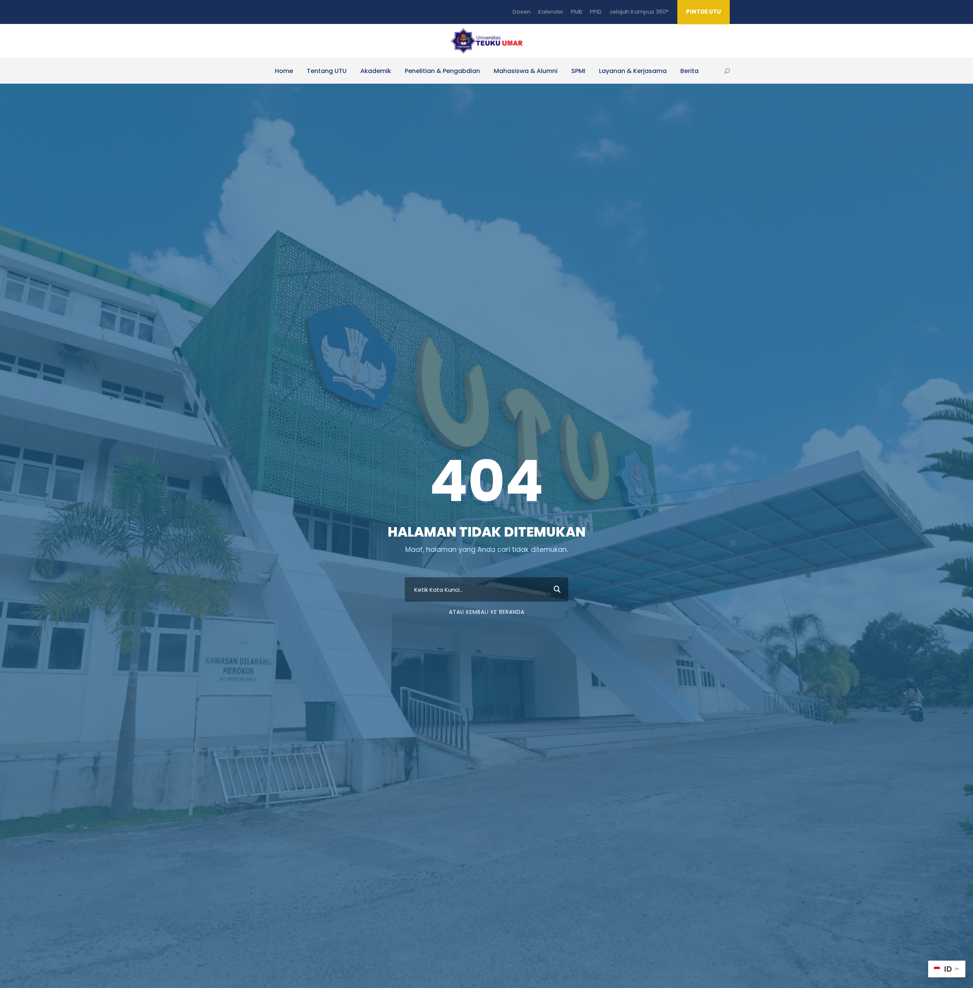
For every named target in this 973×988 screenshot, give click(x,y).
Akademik (375, 71)
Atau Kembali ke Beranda (487, 612)
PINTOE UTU (703, 12)
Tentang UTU (327, 71)
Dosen (522, 12)
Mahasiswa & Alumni (526, 71)
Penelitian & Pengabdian (442, 71)
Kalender (550, 12)
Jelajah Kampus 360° (639, 12)
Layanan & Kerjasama (633, 71)
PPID (596, 12)
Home (284, 71)
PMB (576, 12)
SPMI (578, 71)
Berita (689, 71)
